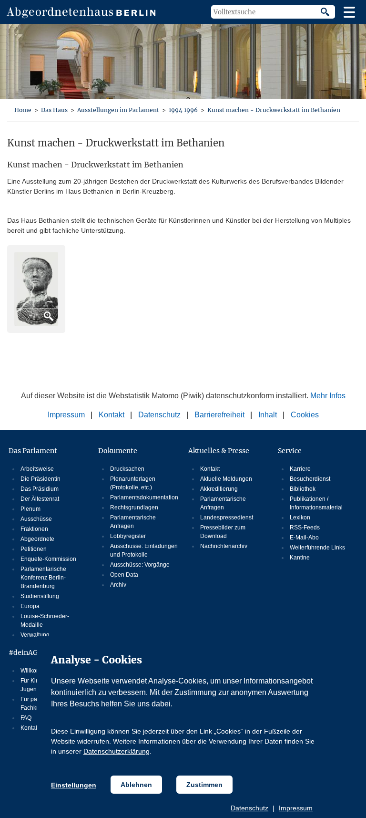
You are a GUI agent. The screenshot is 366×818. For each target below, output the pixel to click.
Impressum (296, 808)
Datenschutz (249, 808)
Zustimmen (204, 784)
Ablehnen (136, 784)
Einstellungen (73, 785)
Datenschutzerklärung (116, 751)
